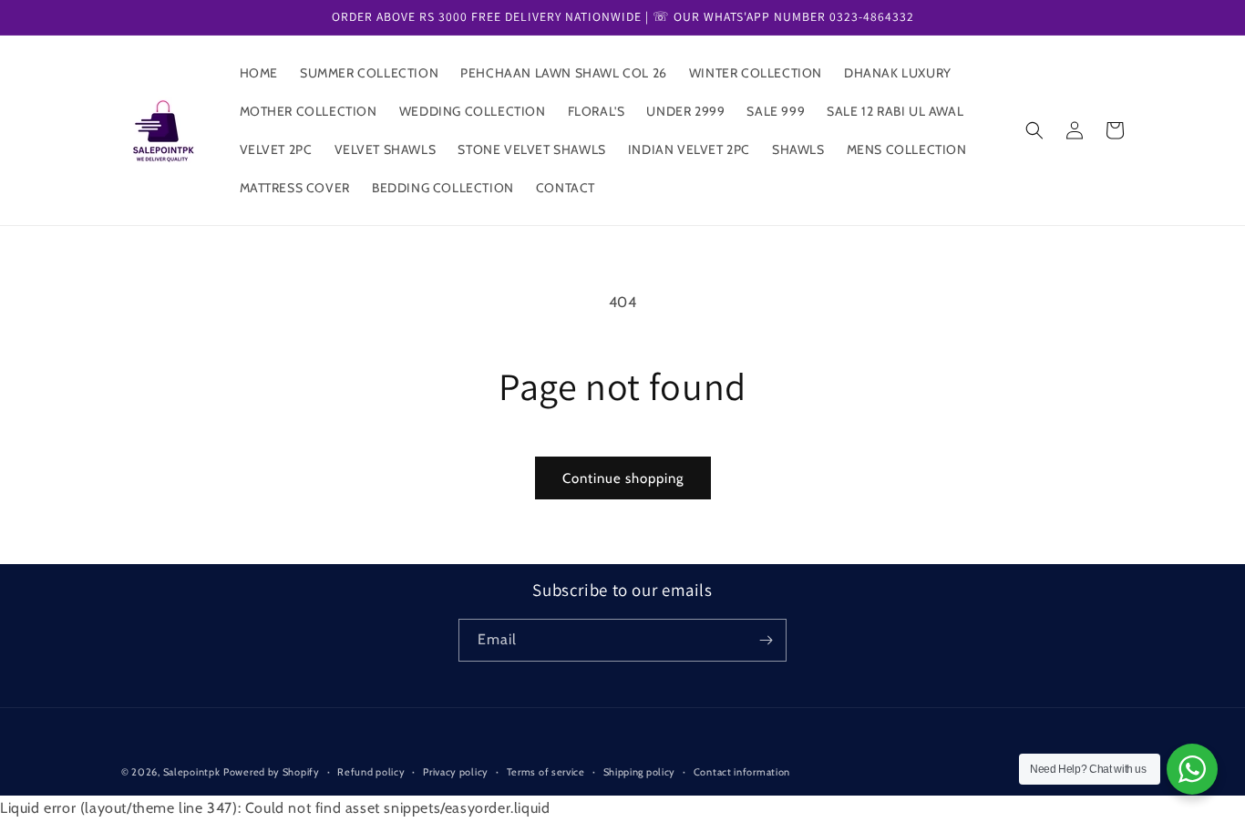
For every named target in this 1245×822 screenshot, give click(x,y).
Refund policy (371, 771)
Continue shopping (623, 478)
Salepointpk (192, 771)
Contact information (742, 771)
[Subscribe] (766, 640)
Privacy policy (456, 771)
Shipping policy (639, 771)
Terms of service (546, 771)
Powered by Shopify (271, 771)
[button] (1034, 130)
